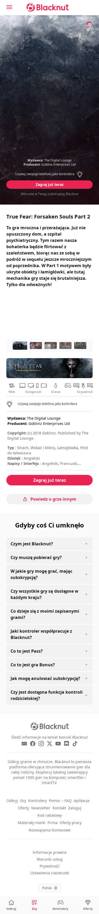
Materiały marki (31, 822)
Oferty (23, 807)
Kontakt (59, 807)
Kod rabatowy (49, 815)
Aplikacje (81, 800)
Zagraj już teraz (50, 184)
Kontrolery (37, 800)
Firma (53, 822)
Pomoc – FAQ (60, 800)
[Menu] (9, 7)
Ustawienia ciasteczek (49, 872)
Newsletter (40, 807)
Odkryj (12, 800)
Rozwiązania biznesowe (49, 829)
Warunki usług (50, 859)
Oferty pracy (71, 822)
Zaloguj (74, 807)
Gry (23, 800)
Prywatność (50, 866)
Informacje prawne (50, 852)
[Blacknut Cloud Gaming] (47, 7)
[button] (49, 174)
